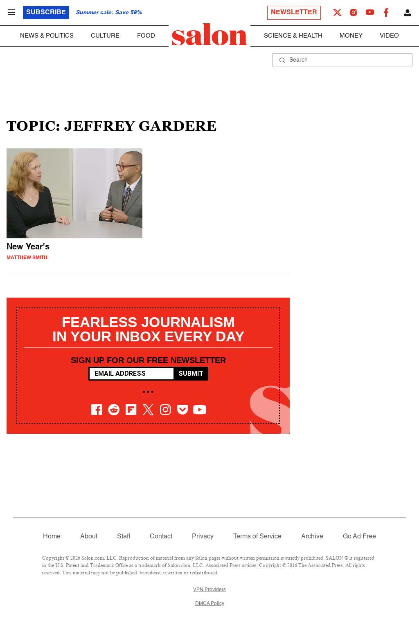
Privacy (203, 536)
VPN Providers (209, 589)
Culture (105, 36)
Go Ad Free (359, 536)
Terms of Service (257, 536)
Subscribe (46, 12)
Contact (161, 536)
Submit (190, 373)
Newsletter (294, 12)
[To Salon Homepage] (209, 34)
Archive (312, 536)
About (88, 536)
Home (52, 536)
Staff (123, 536)
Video (389, 36)
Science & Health (293, 36)
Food (146, 36)
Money (351, 36)
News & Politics (47, 36)
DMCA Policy (209, 603)
